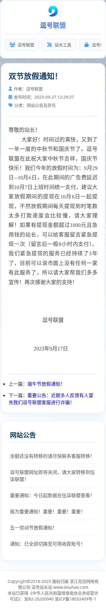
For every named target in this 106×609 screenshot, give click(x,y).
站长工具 (63, 45)
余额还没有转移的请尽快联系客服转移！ (52, 456)
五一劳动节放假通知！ (33, 527)
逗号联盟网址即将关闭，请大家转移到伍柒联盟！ (52, 476)
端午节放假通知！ (46, 384)
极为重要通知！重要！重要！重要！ (47, 511)
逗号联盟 (26, 45)
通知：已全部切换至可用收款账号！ (47, 544)
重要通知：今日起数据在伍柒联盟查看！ (52, 495)
